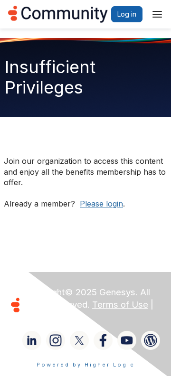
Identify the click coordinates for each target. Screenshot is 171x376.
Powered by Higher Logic (86, 364)
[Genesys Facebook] (103, 340)
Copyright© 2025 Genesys (80, 292)
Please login (101, 203)
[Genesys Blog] (150, 340)
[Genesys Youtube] (126, 340)
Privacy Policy (54, 316)
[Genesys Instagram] (55, 340)
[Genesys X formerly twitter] (79, 340)
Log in (126, 14)
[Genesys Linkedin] (31, 340)
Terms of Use (120, 304)
